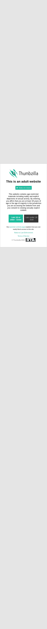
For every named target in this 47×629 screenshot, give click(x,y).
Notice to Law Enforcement (23, 232)
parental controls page (17, 227)
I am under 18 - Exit (31, 218)
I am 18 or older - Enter (16, 218)
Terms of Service (23, 236)
